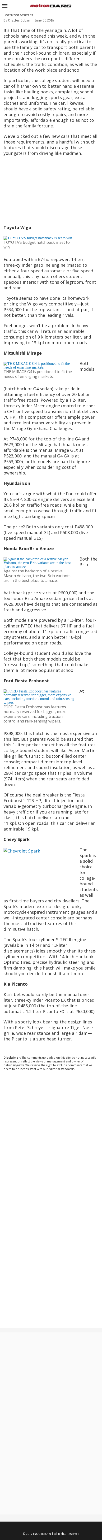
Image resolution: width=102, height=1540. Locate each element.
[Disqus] (51, 1138)
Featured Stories (18, 15)
